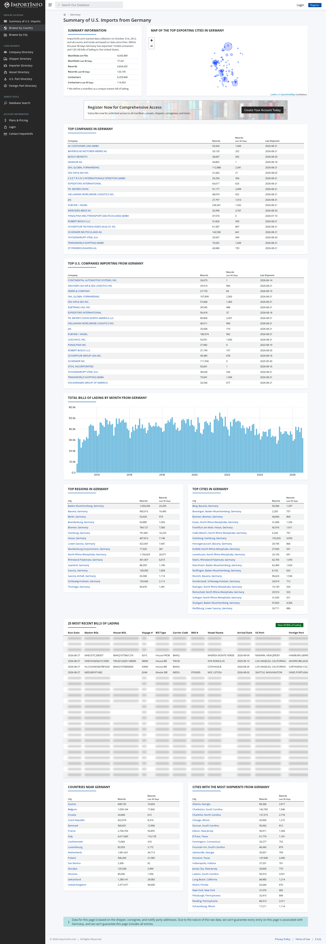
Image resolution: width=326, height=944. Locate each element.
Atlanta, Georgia (201, 804)
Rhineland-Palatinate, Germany (85, 559)
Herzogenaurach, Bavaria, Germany (212, 543)
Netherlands (75, 852)
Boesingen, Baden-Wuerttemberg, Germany (216, 511)
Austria (72, 804)
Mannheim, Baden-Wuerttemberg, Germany (217, 565)
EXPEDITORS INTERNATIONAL (84, 183)
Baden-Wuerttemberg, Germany (86, 506)
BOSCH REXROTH (78, 156)
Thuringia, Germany (79, 586)
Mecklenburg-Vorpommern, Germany (89, 549)
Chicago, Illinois (201, 820)
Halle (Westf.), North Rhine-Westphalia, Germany (219, 533)
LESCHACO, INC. (77, 339)
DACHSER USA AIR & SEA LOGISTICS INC (90, 285)
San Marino (74, 863)
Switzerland (74, 879)
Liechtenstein (75, 841)
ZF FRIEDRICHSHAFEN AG (82, 248)
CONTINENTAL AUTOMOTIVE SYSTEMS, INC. (92, 280)
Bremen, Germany (78, 527)
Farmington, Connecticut (206, 841)
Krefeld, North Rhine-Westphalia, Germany (216, 549)
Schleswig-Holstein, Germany (84, 581)
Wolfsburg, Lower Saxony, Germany (212, 608)
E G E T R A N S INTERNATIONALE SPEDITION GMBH (96, 178)
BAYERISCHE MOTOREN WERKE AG (87, 151)
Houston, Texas (201, 858)
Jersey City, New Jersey (204, 868)
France (71, 831)
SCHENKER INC (76, 361)
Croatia (72, 814)
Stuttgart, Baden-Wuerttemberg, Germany (216, 602)
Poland (72, 858)
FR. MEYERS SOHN (78, 189)
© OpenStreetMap (286, 94)
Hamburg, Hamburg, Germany (209, 538)
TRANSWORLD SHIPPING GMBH (86, 243)
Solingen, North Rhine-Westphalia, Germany (217, 597)
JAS (69, 199)
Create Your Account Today (262, 110)
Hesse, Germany (77, 538)
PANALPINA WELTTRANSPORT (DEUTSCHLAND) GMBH (98, 215)
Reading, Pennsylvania (205, 901)
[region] (22, 477)
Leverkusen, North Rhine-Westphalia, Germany (218, 554)
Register (314, 5)
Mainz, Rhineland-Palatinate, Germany (213, 559)
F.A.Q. (318, 939)
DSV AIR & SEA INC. (78, 172)
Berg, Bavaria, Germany (205, 506)
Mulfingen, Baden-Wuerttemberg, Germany (216, 570)
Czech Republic (76, 820)
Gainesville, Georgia (203, 852)
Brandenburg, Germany (81, 522)
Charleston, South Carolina (207, 809)
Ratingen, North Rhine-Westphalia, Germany (217, 586)
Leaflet (274, 94)
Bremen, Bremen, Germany (207, 516)
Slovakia (72, 868)
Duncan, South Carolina (205, 825)
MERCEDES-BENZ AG (79, 210)
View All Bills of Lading (289, 625)
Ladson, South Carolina (205, 874)
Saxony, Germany (78, 570)
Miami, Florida (200, 884)
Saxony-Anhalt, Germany (82, 576)
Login (300, 5)
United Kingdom (77, 884)
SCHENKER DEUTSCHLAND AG (85, 232)
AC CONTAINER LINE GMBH (83, 146)
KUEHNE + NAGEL (78, 205)
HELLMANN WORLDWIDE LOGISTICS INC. (91, 194)
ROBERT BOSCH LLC (79, 221)
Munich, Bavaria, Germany (207, 576)
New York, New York (203, 890)
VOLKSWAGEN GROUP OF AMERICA (88, 382)
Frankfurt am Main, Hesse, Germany (212, 527)
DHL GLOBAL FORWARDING (83, 167)
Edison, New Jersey (202, 831)
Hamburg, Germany (79, 533)
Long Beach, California (204, 879)
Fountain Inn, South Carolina (208, 847)
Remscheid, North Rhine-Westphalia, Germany (218, 592)
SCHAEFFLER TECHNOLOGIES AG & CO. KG (91, 226)
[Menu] (50, 5)
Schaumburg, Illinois (203, 906)
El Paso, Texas (200, 836)
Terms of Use (302, 939)
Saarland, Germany (78, 565)
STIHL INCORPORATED (80, 366)
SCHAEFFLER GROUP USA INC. (84, 355)
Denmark (73, 825)
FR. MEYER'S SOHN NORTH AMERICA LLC (91, 318)
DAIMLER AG (75, 162)
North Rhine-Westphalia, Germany (87, 554)
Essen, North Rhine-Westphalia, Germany (215, 522)
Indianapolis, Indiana (204, 863)
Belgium (72, 809)
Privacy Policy (282, 939)
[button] (151, 40)
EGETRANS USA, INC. (79, 307)
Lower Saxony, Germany (81, 543)
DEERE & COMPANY (79, 291)
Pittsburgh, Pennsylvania (206, 895)
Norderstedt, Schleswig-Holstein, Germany (216, 581)
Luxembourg (75, 847)
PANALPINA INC (77, 345)
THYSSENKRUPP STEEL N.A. (83, 237)
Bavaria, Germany (78, 511)
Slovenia (72, 874)
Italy (70, 836)
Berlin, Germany (77, 516)
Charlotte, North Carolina (206, 814)
